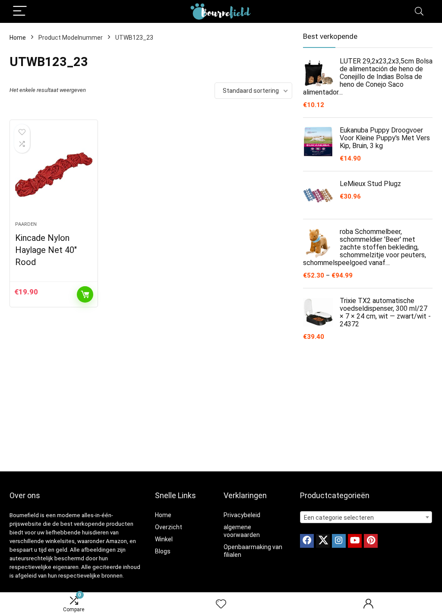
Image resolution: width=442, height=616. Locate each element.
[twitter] (323, 541)
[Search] (419, 11)
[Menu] (19, 11)
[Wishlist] (221, 604)
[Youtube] (355, 541)
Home (17, 37)
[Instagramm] (339, 541)
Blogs (162, 551)
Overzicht (168, 527)
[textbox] (366, 518)
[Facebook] (307, 541)
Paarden (26, 224)
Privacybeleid (242, 515)
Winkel (164, 539)
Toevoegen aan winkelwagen (85, 294)
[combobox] (366, 517)
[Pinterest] (371, 541)
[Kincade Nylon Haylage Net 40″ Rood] (53, 175)
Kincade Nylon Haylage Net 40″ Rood (46, 250)
